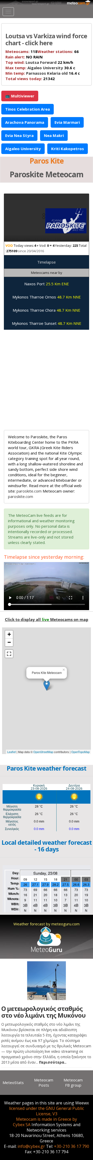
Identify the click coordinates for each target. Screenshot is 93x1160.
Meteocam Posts (43, 1082)
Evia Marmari (67, 122)
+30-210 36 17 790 (71, 1146)
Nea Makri (54, 135)
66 (58, 51)
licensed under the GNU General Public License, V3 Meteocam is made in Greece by (46, 1113)
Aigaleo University (45, 67)
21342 (30, 78)
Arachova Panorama (24, 122)
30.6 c (40, 67)
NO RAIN (24, 56)
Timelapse (46, 262)
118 (21, 51)
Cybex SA (21, 1124)
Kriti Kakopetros (67, 148)
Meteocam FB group (73, 1082)
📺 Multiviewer (19, 95)
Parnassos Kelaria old (47, 73)
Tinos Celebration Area (27, 109)
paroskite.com (29, 491)
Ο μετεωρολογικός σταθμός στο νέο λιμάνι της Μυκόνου (43, 1011)
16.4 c (42, 73)
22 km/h (39, 62)
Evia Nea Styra (19, 135)
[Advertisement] (46, 377)
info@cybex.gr (31, 1146)
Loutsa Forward (41, 62)
